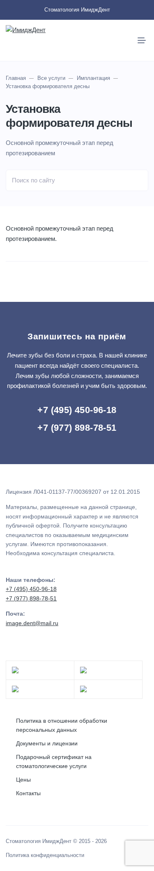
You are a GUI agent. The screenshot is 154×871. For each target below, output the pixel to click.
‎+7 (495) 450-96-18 (76, 410)
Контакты (28, 793)
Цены (23, 779)
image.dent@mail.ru (32, 623)
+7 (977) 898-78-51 (76, 428)
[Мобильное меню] (141, 40)
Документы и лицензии (47, 743)
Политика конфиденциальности (45, 855)
